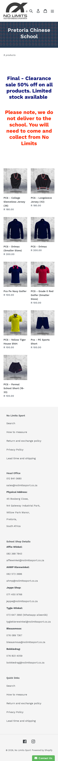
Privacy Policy (14, 449)
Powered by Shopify (42, 750)
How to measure (16, 432)
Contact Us (44, 758)
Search (10, 423)
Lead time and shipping (21, 458)
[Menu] (52, 10)
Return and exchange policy (23, 440)
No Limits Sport (23, 750)
